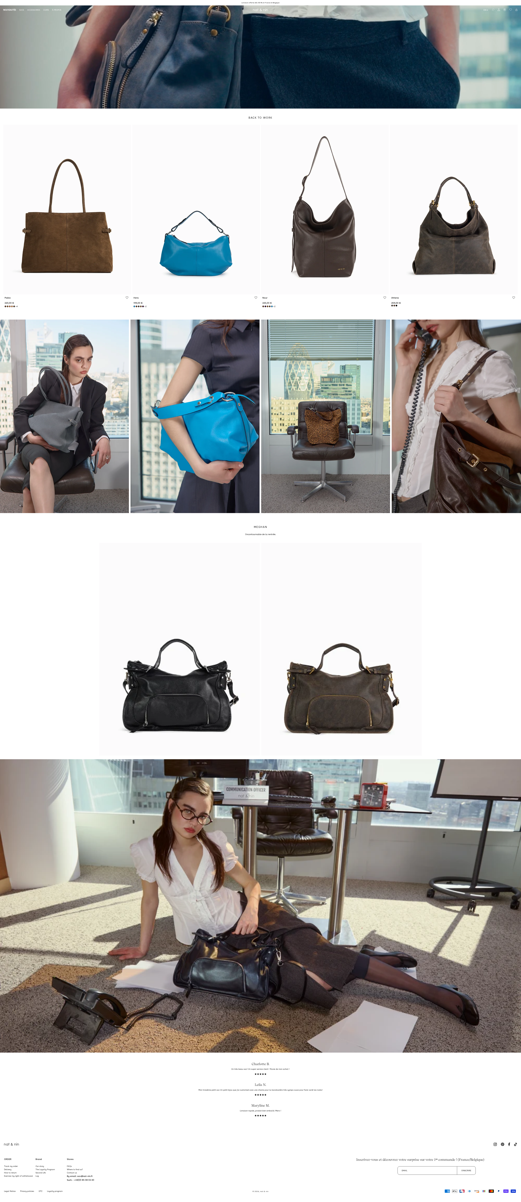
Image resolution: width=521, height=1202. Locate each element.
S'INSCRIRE (466, 1170)
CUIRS (46, 10)
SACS (21, 10)
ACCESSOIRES (33, 10)
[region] (260, 2)
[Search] (493, 9)
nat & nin (264, 1191)
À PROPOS (56, 10)
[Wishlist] (127, 298)
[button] (516, 9)
